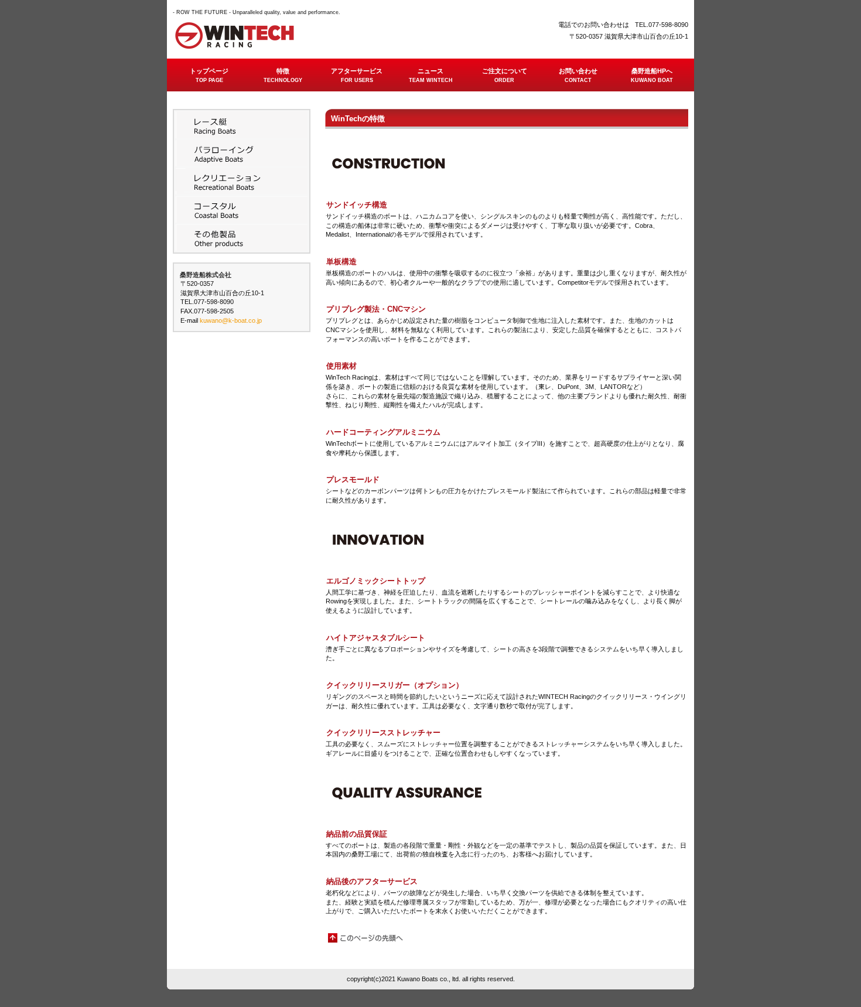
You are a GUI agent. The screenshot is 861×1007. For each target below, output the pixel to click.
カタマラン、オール (242, 237)
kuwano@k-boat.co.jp (231, 320)
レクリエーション (242, 181)
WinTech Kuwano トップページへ (290, 36)
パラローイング (242, 153)
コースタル (242, 209)
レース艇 (242, 125)
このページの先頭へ (366, 938)
